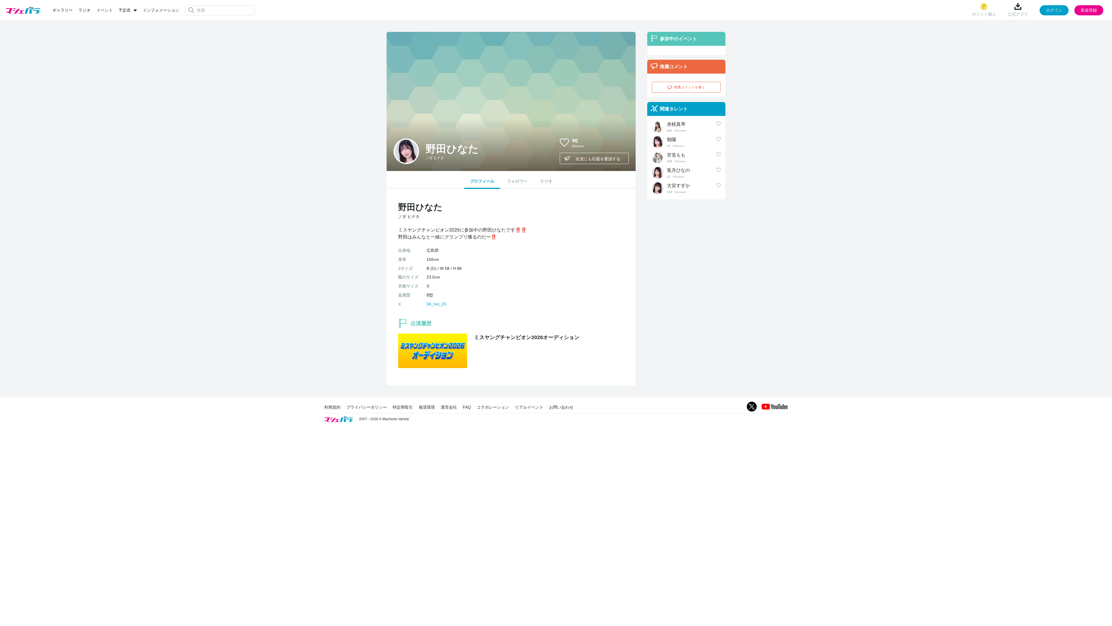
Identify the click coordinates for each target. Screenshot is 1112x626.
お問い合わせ (561, 407)
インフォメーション (161, 10)
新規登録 (1089, 10)
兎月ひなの (678, 170)
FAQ (467, 407)
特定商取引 (403, 407)
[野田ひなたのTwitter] (619, 142)
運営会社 (449, 407)
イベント (104, 10)
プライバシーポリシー (366, 407)
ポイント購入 (984, 14)
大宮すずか (678, 185)
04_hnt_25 (436, 304)
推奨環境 (427, 407)
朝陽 (671, 139)
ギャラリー (62, 10)
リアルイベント (529, 407)
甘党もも (676, 154)
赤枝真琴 (676, 124)
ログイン (1054, 10)
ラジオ (84, 10)
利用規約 (332, 407)
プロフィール (482, 181)
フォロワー (517, 181)
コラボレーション (493, 407)
